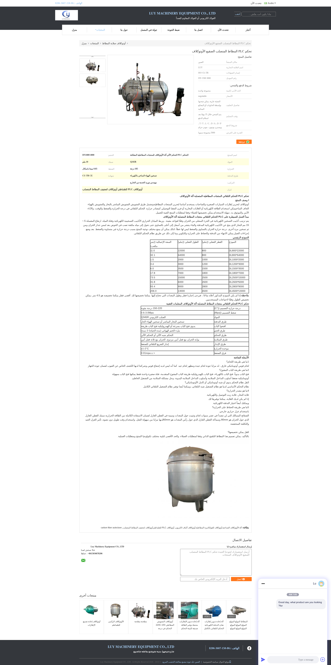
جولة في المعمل (149, 30)
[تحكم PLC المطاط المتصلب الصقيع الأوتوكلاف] (92, 65)
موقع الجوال (224, 661)
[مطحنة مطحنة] (140, 610)
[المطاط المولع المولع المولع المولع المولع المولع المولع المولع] (238, 610)
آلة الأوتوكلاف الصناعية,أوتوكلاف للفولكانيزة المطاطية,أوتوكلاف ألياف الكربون (208, 527)
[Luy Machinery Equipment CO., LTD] (74, 15)
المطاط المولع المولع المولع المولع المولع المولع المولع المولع (238, 625)
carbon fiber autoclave (111, 527)
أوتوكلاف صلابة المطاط (114, 43)
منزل (74, 30)
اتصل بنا (198, 30)
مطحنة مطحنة (140, 621)
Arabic (271, 3)
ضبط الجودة (174, 30)
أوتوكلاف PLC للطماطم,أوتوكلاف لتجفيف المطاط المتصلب (148, 527)
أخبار (248, 30)
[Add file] (322, 659)
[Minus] (263, 583)
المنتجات (100, 30)
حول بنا (124, 30)
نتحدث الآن (256, 3)
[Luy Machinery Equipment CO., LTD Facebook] (249, 648)
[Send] (263, 659)
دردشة (242, 141)
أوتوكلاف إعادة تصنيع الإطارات (91, 623)
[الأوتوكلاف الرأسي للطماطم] (116, 610)
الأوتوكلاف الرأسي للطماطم (116, 623)
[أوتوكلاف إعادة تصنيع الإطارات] (91, 610)
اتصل (239, 579)
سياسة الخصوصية (210, 661)
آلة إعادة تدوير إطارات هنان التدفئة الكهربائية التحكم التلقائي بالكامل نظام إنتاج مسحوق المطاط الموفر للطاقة (214, 628)
